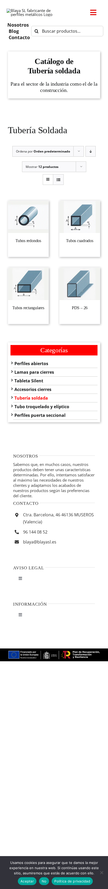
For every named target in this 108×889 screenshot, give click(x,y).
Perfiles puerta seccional (40, 415)
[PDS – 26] (80, 284)
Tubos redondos (28, 240)
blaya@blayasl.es (39, 542)
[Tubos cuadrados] (80, 217)
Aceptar (27, 881)
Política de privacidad (72, 881)
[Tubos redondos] (28, 217)
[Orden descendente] (90, 151)
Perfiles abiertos (31, 363)
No (44, 881)
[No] (101, 872)
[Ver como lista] (58, 179)
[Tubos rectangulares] (28, 284)
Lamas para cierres (34, 372)
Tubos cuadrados (79, 240)
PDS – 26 (80, 308)
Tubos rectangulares (28, 308)
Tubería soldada (31, 398)
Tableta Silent (28, 381)
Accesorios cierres (32, 389)
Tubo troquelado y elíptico (41, 407)
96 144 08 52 (35, 532)
